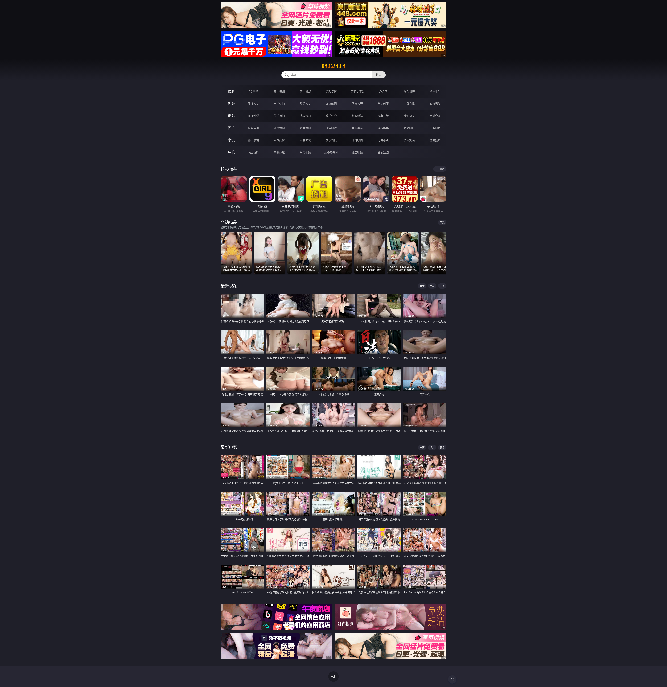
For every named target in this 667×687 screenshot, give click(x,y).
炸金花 (383, 91)
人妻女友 (305, 140)
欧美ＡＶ (305, 104)
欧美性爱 (331, 116)
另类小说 (383, 140)
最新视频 (229, 286)
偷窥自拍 (253, 128)
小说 (231, 140)
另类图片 (435, 128)
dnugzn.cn (333, 66)
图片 (231, 128)
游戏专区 (331, 91)
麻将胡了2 (357, 91)
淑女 (432, 447)
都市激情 (253, 140)
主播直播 (409, 104)
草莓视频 (305, 152)
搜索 (378, 75)
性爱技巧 (435, 140)
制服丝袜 (357, 116)
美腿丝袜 (357, 128)
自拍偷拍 (279, 104)
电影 (231, 115)
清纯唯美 (383, 128)
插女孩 (253, 152)
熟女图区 (409, 128)
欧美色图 (305, 128)
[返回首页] (452, 679)
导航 (231, 152)
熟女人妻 (357, 104)
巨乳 (432, 286)
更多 (442, 286)
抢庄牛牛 (435, 91)
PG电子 (253, 91)
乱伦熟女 (409, 116)
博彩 (231, 91)
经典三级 (383, 116)
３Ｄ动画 (331, 104)
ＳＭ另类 (435, 104)
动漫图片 (331, 128)
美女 (422, 286)
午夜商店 (279, 152)
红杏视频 (357, 152)
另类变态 (435, 116)
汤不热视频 (331, 152)
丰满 (422, 447)
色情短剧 (383, 152)
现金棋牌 (409, 91)
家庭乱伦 (279, 140)
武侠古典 (331, 140)
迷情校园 (357, 140)
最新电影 (229, 447)
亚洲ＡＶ (253, 104)
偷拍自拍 (279, 116)
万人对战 (305, 91)
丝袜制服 (383, 104)
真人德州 (279, 91)
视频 (231, 103)
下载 (442, 222)
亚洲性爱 (253, 116)
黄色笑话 (409, 140)
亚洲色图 (279, 128)
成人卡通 (305, 116)
